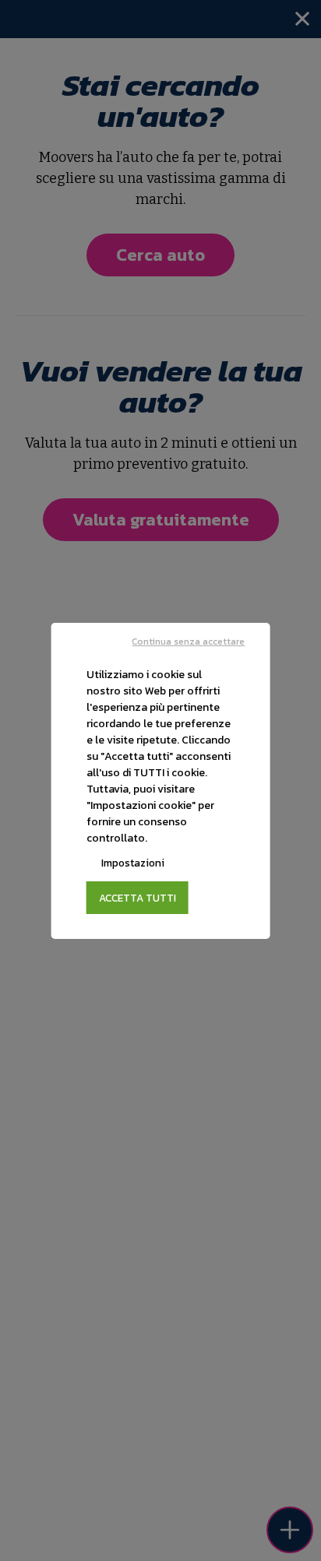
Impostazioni (132, 862)
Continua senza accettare (188, 642)
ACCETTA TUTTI (137, 897)
